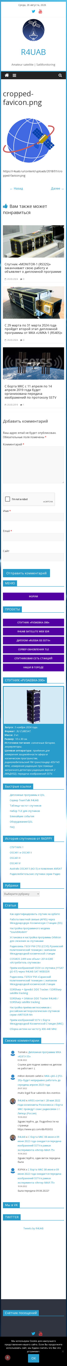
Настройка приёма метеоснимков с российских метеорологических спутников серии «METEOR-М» (35, 1011)
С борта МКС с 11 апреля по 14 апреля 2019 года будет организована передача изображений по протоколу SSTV (30, 391)
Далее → (57, 188)
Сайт (6, 551)
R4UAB (33, 51)
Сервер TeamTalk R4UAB (24, 800)
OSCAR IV (15, 863)
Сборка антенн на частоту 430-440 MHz (33, 1029)
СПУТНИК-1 (17, 847)
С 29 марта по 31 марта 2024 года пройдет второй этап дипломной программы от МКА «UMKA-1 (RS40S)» (33, 329)
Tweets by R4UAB (33, 1228)
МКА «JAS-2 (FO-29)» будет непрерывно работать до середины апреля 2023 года (40, 1080)
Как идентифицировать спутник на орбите (35, 914)
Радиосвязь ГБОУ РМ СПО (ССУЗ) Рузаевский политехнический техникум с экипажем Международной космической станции (36, 950)
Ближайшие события (22, 816)
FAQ (12, 827)
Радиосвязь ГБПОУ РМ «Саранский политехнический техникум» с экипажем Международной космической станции (33, 980)
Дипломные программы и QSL (27, 795)
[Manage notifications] (7, 1357)
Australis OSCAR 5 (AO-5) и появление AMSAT (36, 868)
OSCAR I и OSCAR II (21, 852)
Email (7, 531)
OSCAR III (15, 858)
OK (33, 1358)
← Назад (16, 188)
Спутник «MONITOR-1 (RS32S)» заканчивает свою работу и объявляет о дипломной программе (33, 268)
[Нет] (62, 1351)
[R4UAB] (7, 75)
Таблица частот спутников (25, 805)
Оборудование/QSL (21, 821)
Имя (7, 511)
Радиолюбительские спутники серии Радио (35, 874)
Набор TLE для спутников (25, 811)
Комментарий (13, 444)
